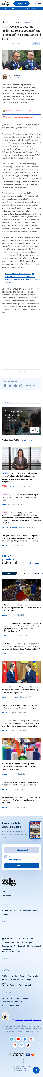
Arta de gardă (19, 946)
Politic (11, 486)
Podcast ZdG (28, 938)
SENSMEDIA (25, 1070)
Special (5, 970)
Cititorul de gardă (34, 946)
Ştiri (4, 905)
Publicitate (6, 895)
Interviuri (5, 979)
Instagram (31, 1039)
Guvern (9, 573)
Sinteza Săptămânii (9, 527)
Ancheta (5, 998)
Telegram (11, 1039)
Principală (5, 22)
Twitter (21, 1045)
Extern (35, 911)
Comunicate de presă (10, 697)
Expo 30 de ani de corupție (21, 979)
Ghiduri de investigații (10, 1005)
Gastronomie (7, 946)
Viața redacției (26, 942)
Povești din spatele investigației (14, 1002)
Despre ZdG (6, 891)
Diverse (5, 914)
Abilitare (5, 976)
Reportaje (14, 976)
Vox (20, 985)
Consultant (6, 950)
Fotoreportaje (33, 976)
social (18, 952)
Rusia (25, 573)
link (7, 426)
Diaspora (5, 942)
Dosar (12, 998)
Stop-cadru (28, 985)
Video (4, 504)
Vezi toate (25, 440)
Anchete (5, 985)
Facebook (24, 1039)
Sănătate (17, 938)
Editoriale (15, 942)
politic (11, 952)
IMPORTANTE (15, 22)
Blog (4, 933)
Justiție (5, 911)
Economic (6, 635)
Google (14, 1045)
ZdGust (5, 959)
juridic (4, 952)
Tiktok (28, 1045)
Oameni (23, 976)
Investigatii (7, 992)
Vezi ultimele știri (33, 563)
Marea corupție (22, 998)
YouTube (18, 1039)
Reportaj (13, 985)
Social (4, 545)
